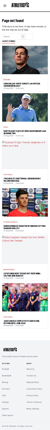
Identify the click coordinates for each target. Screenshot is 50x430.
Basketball (9, 269)
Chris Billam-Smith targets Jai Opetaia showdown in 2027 (22, 84)
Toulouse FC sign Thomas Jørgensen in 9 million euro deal (22, 179)
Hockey (5, 402)
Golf (6, 127)
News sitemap (33, 409)
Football (8, 174)
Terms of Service (34, 402)
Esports (5, 409)
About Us (30, 369)
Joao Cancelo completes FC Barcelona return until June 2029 (21, 322)
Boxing (7, 80)
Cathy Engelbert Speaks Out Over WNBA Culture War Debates (22, 274)
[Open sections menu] (5, 6)
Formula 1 (6, 389)
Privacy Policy (32, 395)
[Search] (23, 36)
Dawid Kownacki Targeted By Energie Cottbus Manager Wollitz (25, 227)
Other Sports (10, 222)
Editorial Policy (33, 382)
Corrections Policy (34, 389)
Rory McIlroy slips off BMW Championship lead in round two (25, 132)
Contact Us (31, 376)
